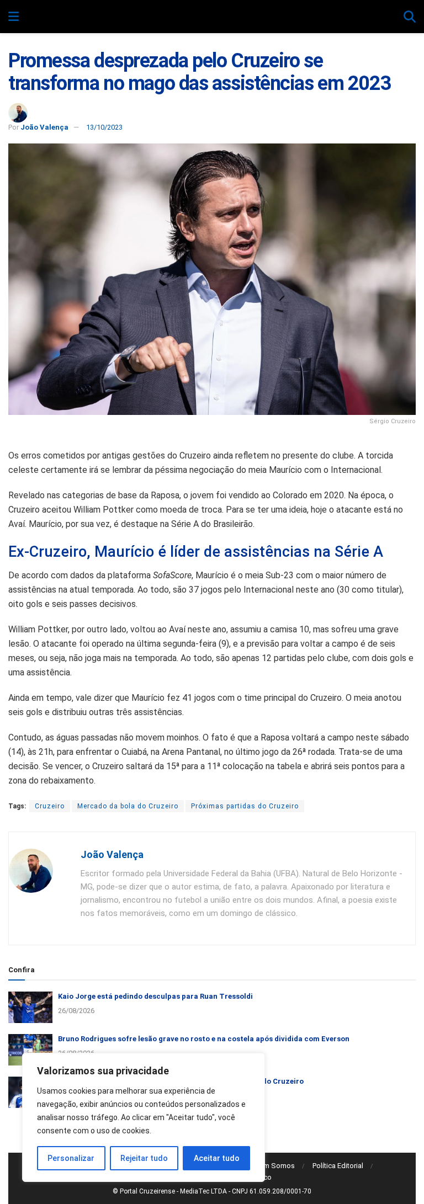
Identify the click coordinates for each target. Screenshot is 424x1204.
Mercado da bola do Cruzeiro (127, 806)
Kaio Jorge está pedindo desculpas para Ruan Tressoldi (155, 996)
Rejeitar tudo (144, 1158)
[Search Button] (410, 17)
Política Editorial (337, 1166)
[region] (143, 1117)
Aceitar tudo (217, 1158)
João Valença (44, 127)
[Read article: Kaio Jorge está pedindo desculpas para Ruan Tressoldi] (30, 1007)
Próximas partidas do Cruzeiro (245, 806)
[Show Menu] (13, 17)
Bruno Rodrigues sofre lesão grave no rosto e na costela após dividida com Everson (203, 1039)
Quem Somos (273, 1166)
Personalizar (70, 1158)
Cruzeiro (50, 806)
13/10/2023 (104, 127)
